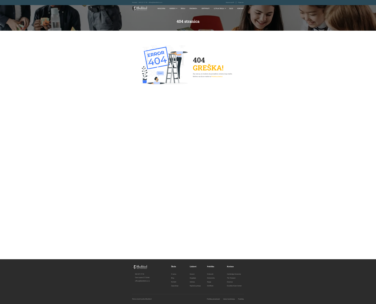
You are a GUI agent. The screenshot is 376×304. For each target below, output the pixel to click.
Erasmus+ (193, 8)
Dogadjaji (193, 278)
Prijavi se (240, 2)
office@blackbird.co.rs (155, 2)
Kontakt (240, 8)
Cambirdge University (234, 274)
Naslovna (161, 8)
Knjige (209, 282)
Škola (183, 8)
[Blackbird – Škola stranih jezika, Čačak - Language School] (140, 8)
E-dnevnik (210, 274)
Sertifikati (206, 8)
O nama (173, 274)
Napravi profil (230, 2)
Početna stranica (216, 76)
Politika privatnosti (213, 299)
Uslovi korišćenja (229, 299)
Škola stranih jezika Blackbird (141, 299)
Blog (231, 8)
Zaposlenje (174, 286)
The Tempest (231, 278)
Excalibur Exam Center (234, 286)
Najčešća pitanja (195, 286)
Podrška (241, 299)
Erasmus (230, 282)
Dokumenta (211, 278)
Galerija (192, 282)
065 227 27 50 (143, 2)
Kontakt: (134, 2)
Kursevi (172, 8)
